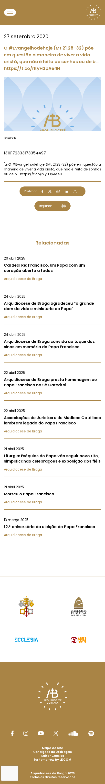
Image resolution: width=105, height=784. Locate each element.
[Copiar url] (75, 191)
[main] (52, 278)
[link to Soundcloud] (73, 733)
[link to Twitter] (55, 733)
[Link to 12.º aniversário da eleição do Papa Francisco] (52, 527)
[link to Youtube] (41, 733)
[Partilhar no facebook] (42, 191)
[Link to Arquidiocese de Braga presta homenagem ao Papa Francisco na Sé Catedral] (52, 383)
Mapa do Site (52, 748)
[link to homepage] (93, 12)
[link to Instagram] (25, 733)
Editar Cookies (52, 756)
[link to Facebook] (12, 733)
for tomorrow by (52, 760)
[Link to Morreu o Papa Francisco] (52, 495)
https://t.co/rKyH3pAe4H (41, 174)
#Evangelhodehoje (28, 164)
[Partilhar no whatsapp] (58, 191)
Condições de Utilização (52, 752)
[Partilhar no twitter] (50, 191)
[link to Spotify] (91, 733)
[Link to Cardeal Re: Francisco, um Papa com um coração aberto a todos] (52, 268)
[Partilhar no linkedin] (66, 191)
